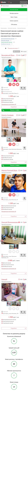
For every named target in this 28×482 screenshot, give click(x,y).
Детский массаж (5, 40)
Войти (25, 5)
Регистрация (23, 2)
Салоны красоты (14, 20)
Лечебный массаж (5, 44)
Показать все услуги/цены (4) (9, 104)
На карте (24, 51)
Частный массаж (14, 9)
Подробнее (14, 107)
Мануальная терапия (6, 45)
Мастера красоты (14, 13)
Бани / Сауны (14, 17)
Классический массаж (6, 42)
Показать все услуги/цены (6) (9, 268)
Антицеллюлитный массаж (7, 38)
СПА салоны (14, 24)
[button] (13, 79)
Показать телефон (14, 110)
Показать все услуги (13, 48)
